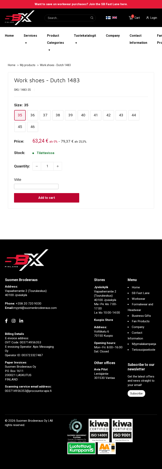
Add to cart (46, 198)
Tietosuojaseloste (143, 349)
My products (28, 65)
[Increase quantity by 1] (58, 166)
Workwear (138, 299)
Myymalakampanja (144, 344)
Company (113, 35)
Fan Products (141, 321)
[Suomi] (108, 17)
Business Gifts (141, 316)
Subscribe (136, 393)
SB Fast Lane (141, 293)
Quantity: (22, 166)
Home (9, 35)
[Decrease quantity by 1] (37, 166)
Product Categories (55, 42)
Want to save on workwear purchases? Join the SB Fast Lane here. (81, 4)
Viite (17, 179)
